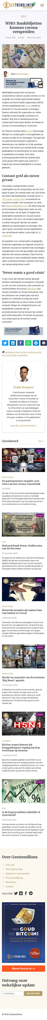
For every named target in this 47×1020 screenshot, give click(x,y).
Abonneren (10, 882)
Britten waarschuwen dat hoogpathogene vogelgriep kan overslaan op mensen (21, 747)
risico (27, 106)
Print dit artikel (35, 38)
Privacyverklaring (14, 878)
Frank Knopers (22, 74)
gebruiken (31, 288)
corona (24, 352)
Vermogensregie (14, 869)
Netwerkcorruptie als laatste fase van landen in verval (22, 612)
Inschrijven (33, 993)
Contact (9, 886)
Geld (23, 16)
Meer (41, 441)
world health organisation (17, 355)
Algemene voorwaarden (17, 873)
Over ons (10, 865)
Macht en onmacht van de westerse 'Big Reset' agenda (23, 679)
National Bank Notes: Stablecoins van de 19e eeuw (22, 547)
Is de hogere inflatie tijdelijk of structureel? (21, 814)
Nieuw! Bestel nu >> (23, 968)
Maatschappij (7, 477)
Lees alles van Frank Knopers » (23, 425)
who (4, 355)
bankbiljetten (10, 352)
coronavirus (32, 352)
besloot (29, 131)
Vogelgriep (6, 741)
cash (18, 352)
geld (39, 352)
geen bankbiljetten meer (17, 206)
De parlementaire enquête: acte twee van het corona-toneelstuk (21, 482)
